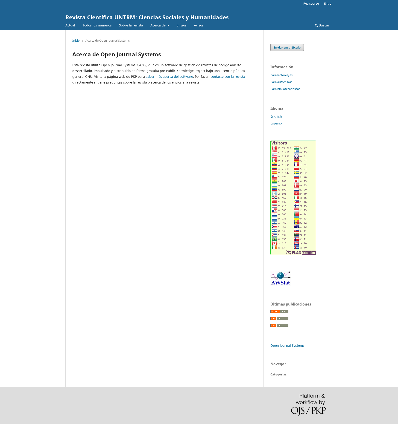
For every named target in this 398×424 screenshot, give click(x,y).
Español (276, 123)
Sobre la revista (131, 25)
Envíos (182, 25)
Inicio (76, 40)
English (276, 116)
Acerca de (158, 25)
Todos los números (97, 25)
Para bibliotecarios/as (285, 89)
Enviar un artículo (287, 47)
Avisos (199, 25)
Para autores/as (281, 82)
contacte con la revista (228, 76)
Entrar (328, 3)
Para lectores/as (281, 75)
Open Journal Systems (287, 345)
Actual (70, 25)
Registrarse (311, 3)
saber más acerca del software (169, 76)
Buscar (323, 25)
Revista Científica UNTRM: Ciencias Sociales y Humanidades (147, 17)
